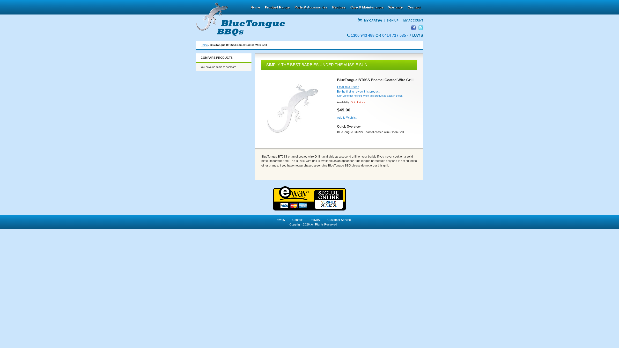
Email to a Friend (348, 87)
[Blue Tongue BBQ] (240, 19)
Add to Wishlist (346, 117)
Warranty (395, 7)
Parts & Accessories (311, 7)
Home (255, 7)
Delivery (315, 220)
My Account (413, 20)
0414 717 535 (394, 35)
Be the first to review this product (358, 91)
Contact (414, 7)
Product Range (277, 7)
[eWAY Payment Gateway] (309, 188)
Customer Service (339, 220)
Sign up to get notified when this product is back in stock (370, 95)
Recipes (339, 7)
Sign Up (392, 20)
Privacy (280, 220)
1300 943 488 (363, 35)
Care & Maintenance (366, 7)
